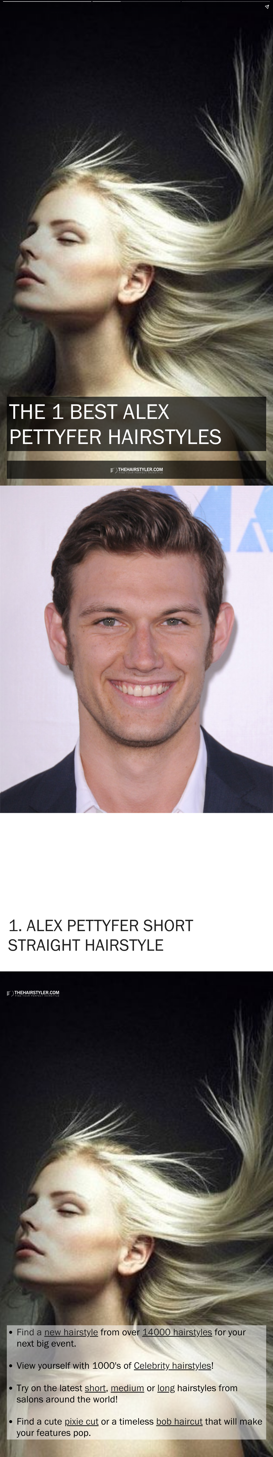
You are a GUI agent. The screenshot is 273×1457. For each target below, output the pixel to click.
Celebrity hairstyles (172, 1365)
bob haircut (179, 1421)
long (166, 1388)
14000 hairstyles (177, 1332)
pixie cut (82, 1421)
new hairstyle (71, 1332)
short (95, 1388)
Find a (30, 1332)
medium (127, 1388)
